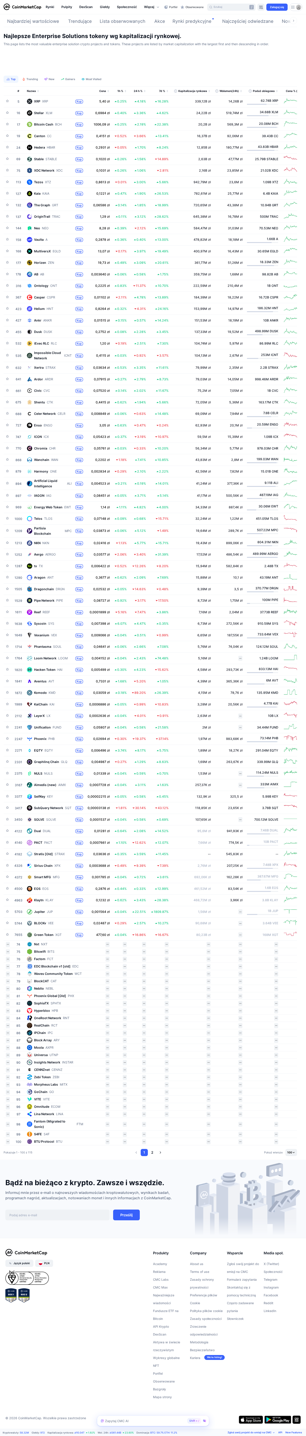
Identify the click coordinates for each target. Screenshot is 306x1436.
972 (42, 1432)
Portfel (158, 1373)
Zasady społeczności (206, 1319)
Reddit (268, 1303)
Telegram (270, 1279)
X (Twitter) (271, 1264)
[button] (152, 7)
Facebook (271, 1295)
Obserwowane (164, 1381)
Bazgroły (159, 1389)
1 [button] (144, 1152)
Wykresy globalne (166, 1358)
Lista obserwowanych (122, 21)
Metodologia (199, 1342)
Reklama (159, 1272)
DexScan (159, 1334)
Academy (160, 1264)
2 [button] (152, 1152)
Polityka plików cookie (206, 1311)
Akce (159, 21)
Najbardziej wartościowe (33, 21)
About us (196, 1264)
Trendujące (80, 21)
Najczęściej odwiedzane (248, 21)
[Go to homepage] (22, 7)
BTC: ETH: (163, 1432)
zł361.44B (115, 1432)
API (280, 1432)
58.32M (24, 1432)
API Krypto (161, 1326)
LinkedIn (270, 1311)
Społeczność (273, 1272)
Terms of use (199, 1272)
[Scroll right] (293, 20)
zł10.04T (79, 1432)
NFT (156, 1366)
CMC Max (160, 1287)
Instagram (271, 1287)
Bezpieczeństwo (202, 1350)
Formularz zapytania (242, 1279)
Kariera (195, 1358)
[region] (104, 7)
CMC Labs (161, 1279)
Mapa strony (162, 1397)
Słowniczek (235, 1319)
